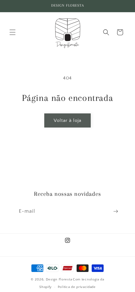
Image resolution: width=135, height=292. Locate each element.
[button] (12, 32)
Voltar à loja (67, 120)
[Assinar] (115, 211)
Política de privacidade (77, 287)
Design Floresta (59, 279)
